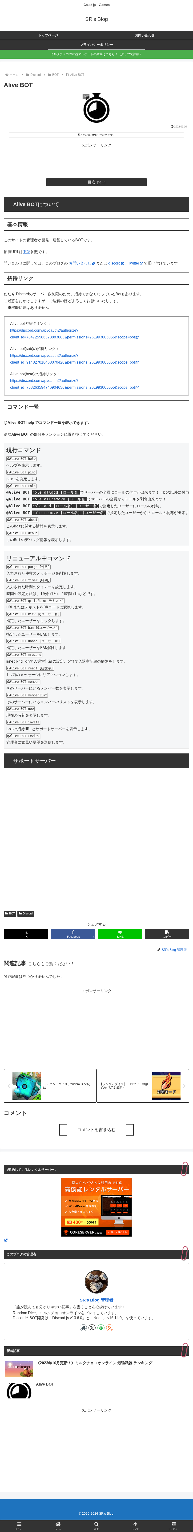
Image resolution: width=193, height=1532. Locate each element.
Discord (28, 913)
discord (114, 263)
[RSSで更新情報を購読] (109, 1327)
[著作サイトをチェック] (83, 1327)
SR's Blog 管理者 (96, 1300)
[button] (167, 934)
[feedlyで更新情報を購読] (101, 1327)
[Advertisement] (96, 159)
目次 (92, 182)
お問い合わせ (80, 263)
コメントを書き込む (96, 1129)
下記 (26, 252)
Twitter (133, 263)
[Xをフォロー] (92, 1327)
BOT (12, 913)
